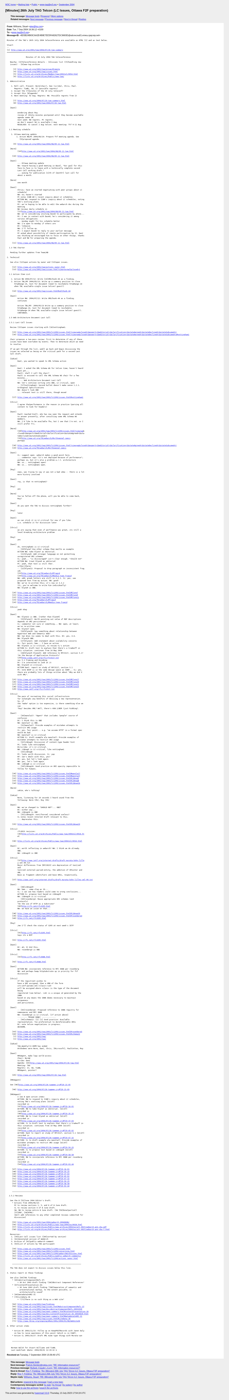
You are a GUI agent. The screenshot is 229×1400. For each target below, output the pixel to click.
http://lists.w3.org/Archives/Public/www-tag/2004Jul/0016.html (49, 841)
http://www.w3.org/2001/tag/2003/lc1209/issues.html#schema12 (48, 1034)
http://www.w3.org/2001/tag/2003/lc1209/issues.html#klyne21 (48, 684)
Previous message (54, 19)
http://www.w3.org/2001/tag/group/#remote (38, 69)
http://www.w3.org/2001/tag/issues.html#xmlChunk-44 (44, 291)
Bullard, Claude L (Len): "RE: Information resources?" (55, 1368)
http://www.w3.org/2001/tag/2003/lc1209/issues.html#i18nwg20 (48, 913)
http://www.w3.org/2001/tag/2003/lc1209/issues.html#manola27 (48, 776)
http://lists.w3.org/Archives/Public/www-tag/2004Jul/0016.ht (53, 834)
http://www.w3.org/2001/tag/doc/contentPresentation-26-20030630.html (53, 1314)
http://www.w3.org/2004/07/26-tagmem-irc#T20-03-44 (48, 1164)
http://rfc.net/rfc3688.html (36, 957)
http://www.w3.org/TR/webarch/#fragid (41, 573)
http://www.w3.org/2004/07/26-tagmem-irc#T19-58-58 (48, 1155)
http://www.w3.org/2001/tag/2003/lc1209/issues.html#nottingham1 (50, 397)
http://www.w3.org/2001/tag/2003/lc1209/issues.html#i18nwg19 (48, 824)
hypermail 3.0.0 (42, 1393)
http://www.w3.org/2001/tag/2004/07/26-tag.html (41, 103)
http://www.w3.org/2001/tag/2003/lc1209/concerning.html (46, 1251)
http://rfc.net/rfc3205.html (36, 906)
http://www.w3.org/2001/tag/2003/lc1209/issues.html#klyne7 (47, 593)
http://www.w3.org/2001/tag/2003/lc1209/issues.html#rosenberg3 (49, 916)
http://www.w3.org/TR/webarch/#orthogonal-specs (46, 438)
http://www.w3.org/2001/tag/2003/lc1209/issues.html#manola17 (48, 774)
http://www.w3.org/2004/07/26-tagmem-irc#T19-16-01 (48, 1106)
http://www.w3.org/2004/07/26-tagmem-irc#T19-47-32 (48, 1138)
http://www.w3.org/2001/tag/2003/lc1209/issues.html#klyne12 (48, 597)
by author (78, 1385)
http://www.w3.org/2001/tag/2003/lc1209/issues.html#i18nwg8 (48, 781)
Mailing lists (23, 4)
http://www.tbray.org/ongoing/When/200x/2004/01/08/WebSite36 (48, 1321)
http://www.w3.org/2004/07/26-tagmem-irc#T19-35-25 (48, 1114)
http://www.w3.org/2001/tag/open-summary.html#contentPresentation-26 (53, 1311)
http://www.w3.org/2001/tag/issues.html (37, 72)
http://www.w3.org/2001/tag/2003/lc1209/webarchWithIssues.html (49, 1254)
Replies (82, 19)
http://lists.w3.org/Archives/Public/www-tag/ (40, 76)
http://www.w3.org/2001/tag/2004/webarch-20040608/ (43, 1222)
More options (57, 16)
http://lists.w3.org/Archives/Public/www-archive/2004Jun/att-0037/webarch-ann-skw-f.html (63, 1229)
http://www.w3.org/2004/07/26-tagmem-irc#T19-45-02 (48, 1131)
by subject (67, 1385)
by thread (56, 1385)
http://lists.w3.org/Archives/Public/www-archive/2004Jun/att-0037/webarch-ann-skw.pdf (62, 1227)
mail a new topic (55, 1382)
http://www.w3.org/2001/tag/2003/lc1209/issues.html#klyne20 (48, 682)
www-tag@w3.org (48, 4)
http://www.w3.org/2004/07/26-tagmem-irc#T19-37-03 (48, 1121)
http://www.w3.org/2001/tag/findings (36, 1304)
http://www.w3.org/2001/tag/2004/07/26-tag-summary (37, 50)
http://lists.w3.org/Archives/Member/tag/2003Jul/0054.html (47, 74)
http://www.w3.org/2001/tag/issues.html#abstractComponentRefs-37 (50, 1307)
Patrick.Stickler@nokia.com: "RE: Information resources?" (53, 1365)
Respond (45, 16)
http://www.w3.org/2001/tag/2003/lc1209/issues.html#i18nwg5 (48, 778)
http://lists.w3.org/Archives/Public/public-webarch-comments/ (49, 1256)
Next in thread (70, 19)
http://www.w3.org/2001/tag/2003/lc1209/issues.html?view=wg (52, 431)
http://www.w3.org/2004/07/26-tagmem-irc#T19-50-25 (48, 1147)
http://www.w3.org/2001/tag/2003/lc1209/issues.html (44, 1249)
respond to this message (35, 1382)
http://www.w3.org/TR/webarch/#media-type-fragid (47, 576)
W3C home (10, 4)
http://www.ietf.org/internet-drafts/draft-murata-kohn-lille (53, 860)
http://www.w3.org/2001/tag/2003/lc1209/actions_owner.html (47, 1258)
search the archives (49, 1388)
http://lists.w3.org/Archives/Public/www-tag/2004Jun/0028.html (49, 1225)
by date (47, 1385)
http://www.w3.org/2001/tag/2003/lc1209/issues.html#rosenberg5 (49, 1032)
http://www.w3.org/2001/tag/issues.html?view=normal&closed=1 (48, 269)
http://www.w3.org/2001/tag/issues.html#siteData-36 (44, 1319)
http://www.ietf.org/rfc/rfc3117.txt (40, 658)
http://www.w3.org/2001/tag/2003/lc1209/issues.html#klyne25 (48, 687)
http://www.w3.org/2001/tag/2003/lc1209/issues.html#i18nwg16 (48, 783)
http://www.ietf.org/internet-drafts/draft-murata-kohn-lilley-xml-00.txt (55, 880)
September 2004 (66, 4)
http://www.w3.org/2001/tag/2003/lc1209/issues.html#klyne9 (47, 595)
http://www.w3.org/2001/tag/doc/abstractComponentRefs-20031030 (49, 1309)
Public (35, 4)
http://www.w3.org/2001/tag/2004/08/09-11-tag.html (43, 144)
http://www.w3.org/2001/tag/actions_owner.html (41, 267)
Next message (37, 19)
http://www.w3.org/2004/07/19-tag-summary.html (41, 101)
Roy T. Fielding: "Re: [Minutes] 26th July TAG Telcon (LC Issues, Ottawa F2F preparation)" (68, 1371)
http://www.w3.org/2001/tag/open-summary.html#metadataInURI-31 (49, 1316)
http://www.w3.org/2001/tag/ (31, 1036)
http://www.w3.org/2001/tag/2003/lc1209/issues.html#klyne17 (48, 680)
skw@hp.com (36, 26)
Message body (32, 16)
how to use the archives (27, 1388)
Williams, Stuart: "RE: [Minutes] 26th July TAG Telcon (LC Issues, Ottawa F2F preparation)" (66, 1377)
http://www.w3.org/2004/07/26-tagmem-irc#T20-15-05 (45, 1085)
